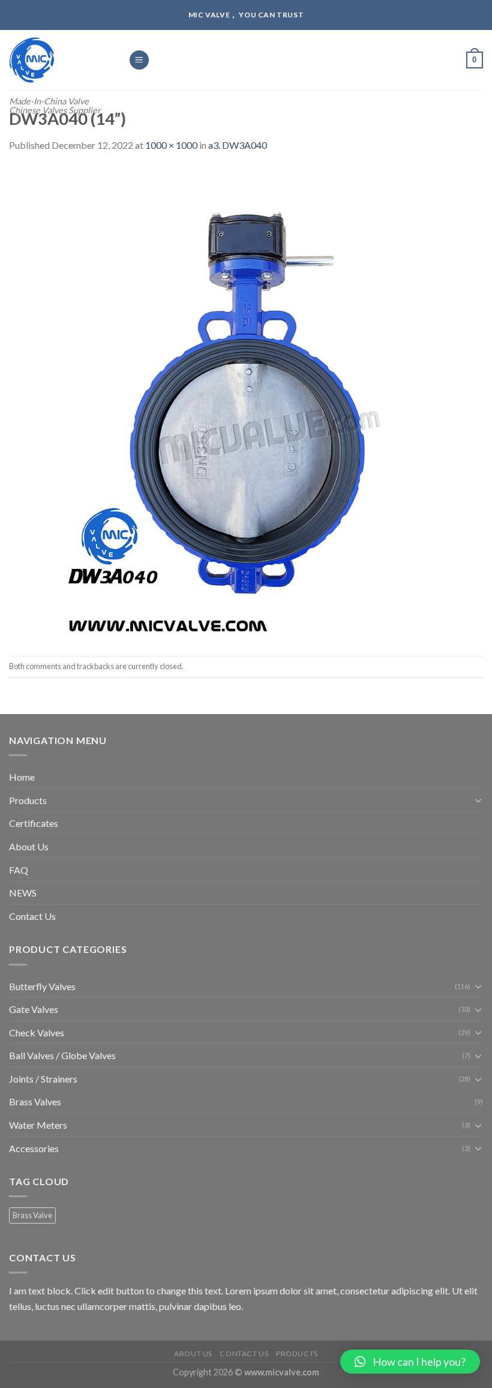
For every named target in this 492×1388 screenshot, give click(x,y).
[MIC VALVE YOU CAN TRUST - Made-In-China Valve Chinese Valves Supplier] (59, 60)
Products (28, 800)
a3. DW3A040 (237, 145)
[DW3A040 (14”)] (246, 403)
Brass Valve (32, 1215)
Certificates (33, 823)
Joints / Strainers (43, 1078)
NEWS (23, 892)
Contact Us (32, 916)
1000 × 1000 (171, 145)
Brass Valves (35, 1101)
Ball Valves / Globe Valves (62, 1055)
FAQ (18, 870)
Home (22, 777)
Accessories (34, 1148)
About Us (29, 846)
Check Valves (36, 1032)
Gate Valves (33, 1009)
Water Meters (38, 1125)
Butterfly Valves (42, 986)
